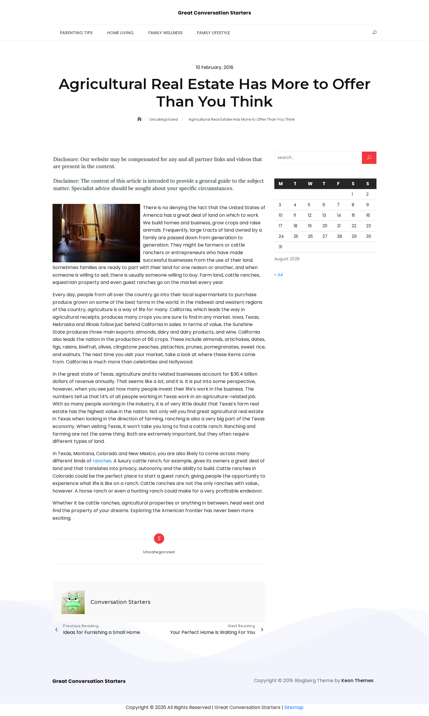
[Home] (140, 119)
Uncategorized (159, 552)
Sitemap (294, 707)
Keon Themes (357, 680)
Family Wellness (165, 33)
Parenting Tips (76, 33)
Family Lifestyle (213, 33)
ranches (102, 460)
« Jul (278, 275)
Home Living (120, 33)
